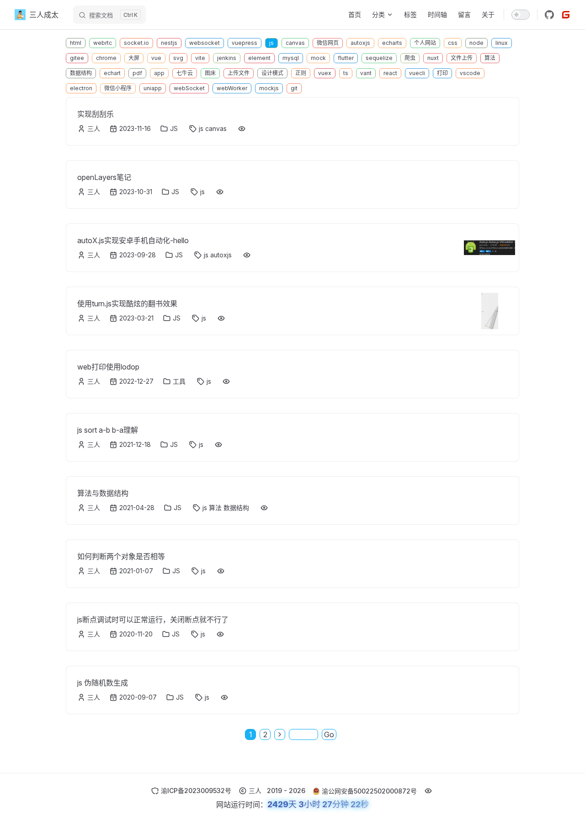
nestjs (169, 42)
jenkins (226, 57)
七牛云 (184, 73)
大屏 (133, 57)
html (75, 42)
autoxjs (360, 42)
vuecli (417, 73)
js (271, 42)
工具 (179, 381)
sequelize (379, 57)
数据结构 (81, 73)
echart (112, 73)
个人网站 (425, 42)
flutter (346, 57)
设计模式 (272, 73)
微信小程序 (118, 88)
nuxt (433, 57)
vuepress (244, 42)
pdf (137, 73)
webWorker (232, 88)
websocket (204, 42)
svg (178, 57)
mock (318, 57)
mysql (290, 57)
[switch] (520, 15)
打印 (442, 73)
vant (366, 73)
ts (345, 73)
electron (81, 88)
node (476, 42)
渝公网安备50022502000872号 (369, 791)
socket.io (136, 42)
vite (200, 57)
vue (156, 57)
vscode (470, 73)
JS (174, 128)
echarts (392, 42)
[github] (549, 14)
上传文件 (239, 73)
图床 (210, 73)
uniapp (153, 88)
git (294, 88)
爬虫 (409, 57)
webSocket (189, 88)
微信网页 (328, 42)
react (390, 73)
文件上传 (462, 57)
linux (501, 42)
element (259, 57)
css (452, 42)
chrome (106, 57)
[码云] (566, 14)
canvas (295, 42)
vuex (324, 73)
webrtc (102, 42)
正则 (300, 73)
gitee (77, 57)
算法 (489, 57)
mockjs (269, 88)
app (159, 73)
